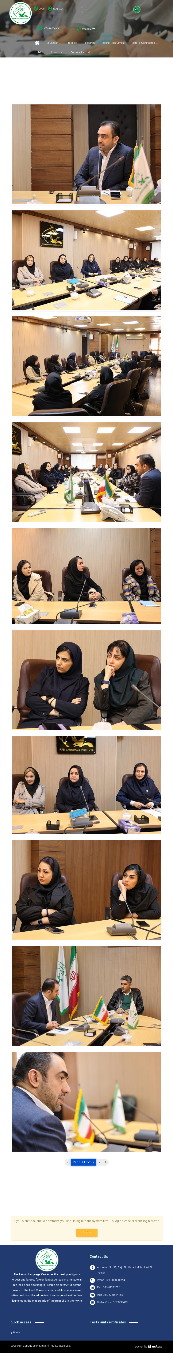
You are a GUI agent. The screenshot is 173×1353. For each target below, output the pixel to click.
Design (139, 1347)
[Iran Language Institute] (20, 13)
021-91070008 (51, 28)
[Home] (38, 43)
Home (16, 1333)
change (86, 29)
